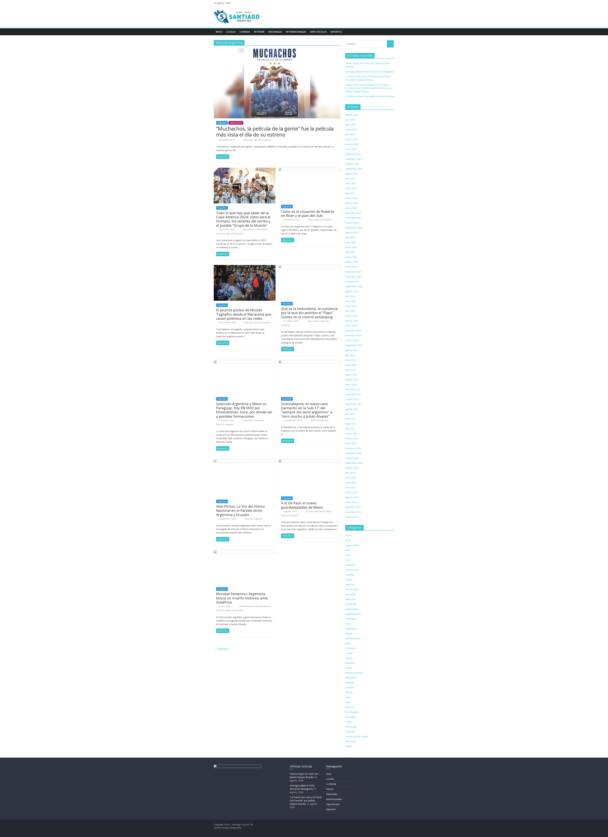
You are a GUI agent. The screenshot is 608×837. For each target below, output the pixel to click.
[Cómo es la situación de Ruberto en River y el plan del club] (309, 169)
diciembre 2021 (353, 389)
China (348, 555)
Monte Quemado (354, 672)
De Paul (309, 511)
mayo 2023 (351, 306)
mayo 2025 (351, 188)
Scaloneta (248, 140)
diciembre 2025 (353, 154)
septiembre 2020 (353, 462)
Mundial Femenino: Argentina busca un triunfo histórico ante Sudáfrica (242, 597)
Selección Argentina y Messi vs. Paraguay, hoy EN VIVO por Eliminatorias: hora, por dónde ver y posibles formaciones (244, 410)
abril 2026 (350, 134)
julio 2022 (350, 355)
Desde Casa (351, 589)
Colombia (350, 564)
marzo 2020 (351, 492)
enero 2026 (351, 149)
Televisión (350, 731)
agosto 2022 (351, 350)
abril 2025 (350, 193)
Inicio (219, 31)
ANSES (348, 535)
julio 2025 (350, 178)
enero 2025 (351, 207)
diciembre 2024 (353, 212)
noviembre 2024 (353, 217)
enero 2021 (351, 443)
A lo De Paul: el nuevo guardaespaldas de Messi (302, 505)
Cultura (348, 579)
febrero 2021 (351, 438)
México (349, 667)
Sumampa (350, 716)
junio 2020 (350, 477)
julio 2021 (350, 413)
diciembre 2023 (353, 271)
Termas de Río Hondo (356, 736)
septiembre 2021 (353, 404)
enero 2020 (351, 502)
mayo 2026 (351, 129)
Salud (348, 702)
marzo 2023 (351, 315)
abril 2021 (350, 428)
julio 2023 (350, 296)
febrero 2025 (351, 203)
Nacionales (275, 31)
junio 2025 (350, 183)
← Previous (221, 649)
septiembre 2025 (353, 168)
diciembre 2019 (353, 507)
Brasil (348, 540)
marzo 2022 (351, 374)
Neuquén (350, 682)
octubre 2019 (352, 516)
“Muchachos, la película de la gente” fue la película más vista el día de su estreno (274, 131)
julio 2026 (350, 119)
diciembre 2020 (353, 448)
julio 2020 (350, 472)
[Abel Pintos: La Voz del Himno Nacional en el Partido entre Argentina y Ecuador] (245, 461)
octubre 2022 (352, 340)
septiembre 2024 (353, 227)
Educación (350, 599)
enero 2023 (351, 325)
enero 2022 (351, 384)
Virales (348, 746)
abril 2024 (350, 252)
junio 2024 (350, 242)
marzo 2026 (351, 139)
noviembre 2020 (353, 453)
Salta (347, 697)
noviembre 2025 (353, 158)
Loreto (348, 658)
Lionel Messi (261, 229)
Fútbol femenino (246, 606)
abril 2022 (350, 369)
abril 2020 (350, 487)
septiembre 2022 (353, 345)
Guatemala (350, 628)
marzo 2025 (351, 198)
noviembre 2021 (353, 394)
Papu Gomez (313, 321)
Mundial (258, 606)
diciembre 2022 (353, 330)
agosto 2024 (351, 232)
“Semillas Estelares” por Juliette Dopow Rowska (369, 96)
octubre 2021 (352, 399)
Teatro (348, 721)
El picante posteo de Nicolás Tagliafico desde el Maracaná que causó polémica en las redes (243, 314)
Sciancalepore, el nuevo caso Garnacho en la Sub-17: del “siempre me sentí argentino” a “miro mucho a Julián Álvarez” (306, 410)
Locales (231, 31)
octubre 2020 (352, 458)
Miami (328, 511)
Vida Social (350, 741)
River (310, 219)
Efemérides (351, 604)
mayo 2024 (351, 247)
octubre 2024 (352, 222)
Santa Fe (349, 707)
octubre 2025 (352, 163)
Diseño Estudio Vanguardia (227, 827)
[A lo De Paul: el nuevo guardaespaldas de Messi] (309, 461)
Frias (347, 623)
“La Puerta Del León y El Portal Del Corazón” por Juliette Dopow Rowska (305, 800)
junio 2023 (350, 301)
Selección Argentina (262, 140)
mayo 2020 (351, 482)
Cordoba (349, 574)
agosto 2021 (351, 409)
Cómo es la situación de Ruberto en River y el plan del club (307, 213)
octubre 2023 (352, 281)
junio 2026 (350, 124)
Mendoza (350, 662)
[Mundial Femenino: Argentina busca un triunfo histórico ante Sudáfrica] (245, 552)
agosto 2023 (351, 291)
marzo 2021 (351, 433)
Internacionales (296, 31)
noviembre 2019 (353, 511)
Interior (259, 31)
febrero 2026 (351, 144)
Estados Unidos (353, 613)
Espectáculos (318, 31)
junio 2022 (350, 359)
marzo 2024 (351, 256)
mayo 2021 (351, 423)
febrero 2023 (351, 320)
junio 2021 (350, 418)
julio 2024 (350, 237)
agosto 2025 (351, 173)
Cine (347, 559)
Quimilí (348, 692)
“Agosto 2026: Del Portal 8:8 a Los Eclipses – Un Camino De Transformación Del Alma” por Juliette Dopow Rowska (368, 88)
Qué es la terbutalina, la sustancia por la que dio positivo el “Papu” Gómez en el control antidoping (309, 312)
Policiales (350, 687)
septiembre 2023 (353, 286)
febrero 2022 (351, 379)
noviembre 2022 (353, 335)
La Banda (244, 31)
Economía (350, 594)
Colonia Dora (352, 569)
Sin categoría (351, 711)
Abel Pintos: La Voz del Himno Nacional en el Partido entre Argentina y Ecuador (240, 510)
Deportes (336, 31)
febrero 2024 (351, 261)
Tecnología (351, 726)
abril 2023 (350, 310)
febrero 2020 (351, 497)
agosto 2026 (351, 114)
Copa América (248, 229)
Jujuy (347, 643)
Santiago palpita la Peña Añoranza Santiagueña (369, 71)
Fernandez (350, 618)
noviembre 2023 (353, 276)
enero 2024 (351, 266)
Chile (347, 550)
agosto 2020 (351, 467)
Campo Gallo (351, 545)
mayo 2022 (351, 364)
